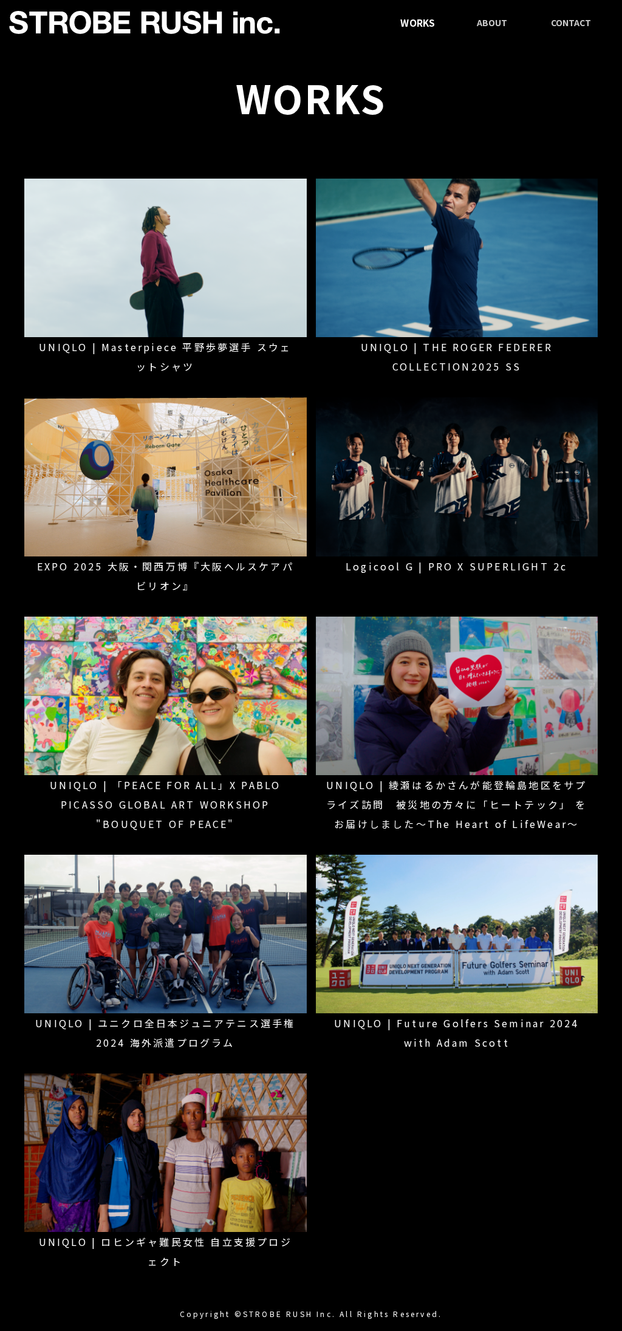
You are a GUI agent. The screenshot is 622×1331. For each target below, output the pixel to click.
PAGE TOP (597, 1279)
